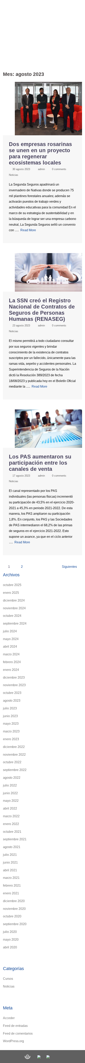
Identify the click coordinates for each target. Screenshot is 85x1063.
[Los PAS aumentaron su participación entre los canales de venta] (48, 428)
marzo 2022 (11, 816)
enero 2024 (11, 669)
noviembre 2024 (14, 608)
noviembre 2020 (14, 908)
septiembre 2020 (14, 924)
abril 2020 (10, 947)
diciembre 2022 (14, 747)
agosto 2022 (11, 777)
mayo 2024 (11, 639)
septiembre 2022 (14, 770)
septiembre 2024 (14, 623)
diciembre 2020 (14, 901)
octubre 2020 (12, 916)
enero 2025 (11, 592)
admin (41, 169)
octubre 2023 (12, 692)
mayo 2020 (11, 939)
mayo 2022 (11, 800)
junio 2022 (10, 793)
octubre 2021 (12, 831)
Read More (28, 230)
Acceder (9, 1018)
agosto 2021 (11, 847)
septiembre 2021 (14, 839)
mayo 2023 (11, 723)
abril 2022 (10, 808)
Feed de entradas (15, 1025)
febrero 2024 (12, 662)
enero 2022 (11, 824)
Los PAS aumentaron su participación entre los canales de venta (40, 463)
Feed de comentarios (18, 1033)
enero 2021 (11, 893)
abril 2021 (10, 870)
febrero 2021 (12, 885)
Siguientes (69, 566)
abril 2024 (10, 646)
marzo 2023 (11, 731)
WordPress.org (13, 1041)
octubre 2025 (12, 585)
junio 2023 (10, 716)
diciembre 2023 (14, 677)
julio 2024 (10, 631)
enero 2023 (11, 739)
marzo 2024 (11, 654)
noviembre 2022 (14, 754)
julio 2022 (10, 785)
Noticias (13, 174)
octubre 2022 (12, 762)
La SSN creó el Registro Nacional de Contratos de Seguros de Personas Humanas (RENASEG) (42, 310)
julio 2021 (10, 854)
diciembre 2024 (14, 600)
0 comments (59, 169)
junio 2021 (10, 862)
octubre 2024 (12, 615)
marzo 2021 (11, 877)
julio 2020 (10, 931)
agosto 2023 (11, 700)
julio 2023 (10, 708)
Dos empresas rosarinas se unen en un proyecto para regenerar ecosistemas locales (40, 153)
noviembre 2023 (14, 685)
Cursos (8, 978)
